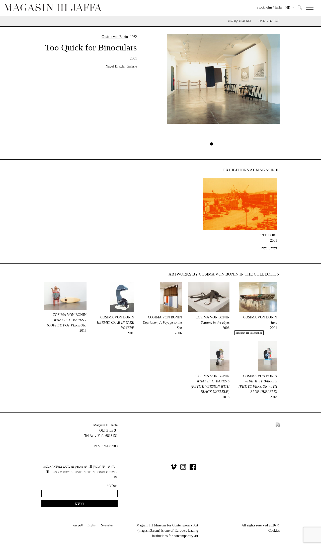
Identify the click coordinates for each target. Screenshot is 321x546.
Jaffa (278, 7)
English (92, 525)
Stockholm (264, 7)
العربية (78, 525)
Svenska (107, 525)
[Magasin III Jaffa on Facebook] (193, 469)
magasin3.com (149, 530)
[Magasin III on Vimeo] (174, 469)
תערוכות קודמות (239, 21)
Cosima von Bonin (115, 37)
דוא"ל (112, 486)
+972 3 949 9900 (105, 446)
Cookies (274, 530)
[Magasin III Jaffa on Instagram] (183, 469)
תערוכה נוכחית (269, 21)
